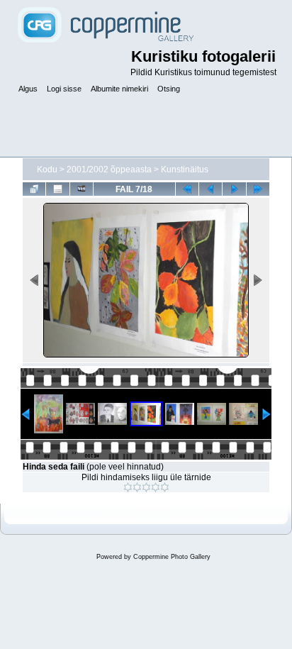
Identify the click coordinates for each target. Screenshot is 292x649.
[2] (137, 487)
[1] (128, 487)
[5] (164, 487)
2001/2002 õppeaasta (109, 169)
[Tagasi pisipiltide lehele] (34, 188)
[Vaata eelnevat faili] (210, 188)
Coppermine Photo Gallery (171, 556)
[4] (155, 487)
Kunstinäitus (184, 169)
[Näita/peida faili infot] (57, 188)
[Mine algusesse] (187, 188)
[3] (146, 487)
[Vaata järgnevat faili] (234, 188)
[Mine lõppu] (258, 188)
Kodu (47, 169)
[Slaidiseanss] (81, 188)
